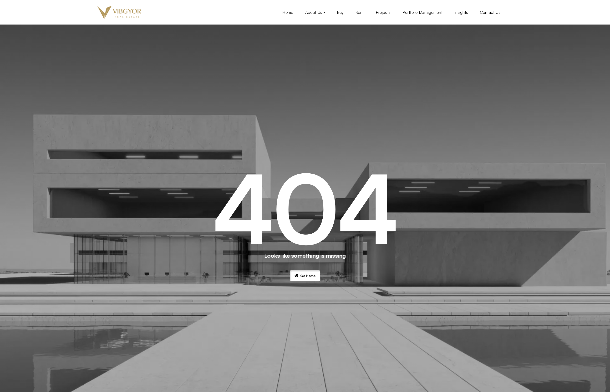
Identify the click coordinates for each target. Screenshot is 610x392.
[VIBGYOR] (119, 12)
